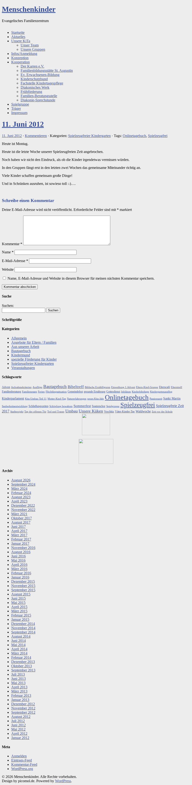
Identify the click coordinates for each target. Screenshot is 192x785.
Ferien (41, 391)
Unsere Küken (91, 411)
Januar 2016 (20, 577)
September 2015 (23, 590)
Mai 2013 (18, 683)
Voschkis (109, 411)
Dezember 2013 (23, 662)
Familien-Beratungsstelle (39, 96)
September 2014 (23, 632)
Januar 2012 (20, 738)
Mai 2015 (18, 603)
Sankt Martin (172, 398)
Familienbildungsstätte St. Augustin (47, 70)
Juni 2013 (18, 679)
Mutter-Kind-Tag (57, 398)
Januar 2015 (20, 619)
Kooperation (20, 62)
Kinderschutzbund (34, 79)
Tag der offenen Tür (35, 411)
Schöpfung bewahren (61, 406)
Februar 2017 (21, 539)
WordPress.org (22, 769)
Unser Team (30, 45)
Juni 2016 (18, 556)
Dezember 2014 (23, 624)
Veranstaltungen (23, 368)
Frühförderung (31, 92)
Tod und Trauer (55, 411)
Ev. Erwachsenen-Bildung (40, 75)
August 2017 (20, 522)
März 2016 (19, 569)
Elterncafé (164, 387)
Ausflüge (37, 387)
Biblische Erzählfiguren (97, 387)
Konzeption (20, 58)
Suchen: (8, 306)
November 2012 (23, 708)
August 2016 (20, 552)
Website (8, 269)
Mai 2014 (18, 645)
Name (8, 252)
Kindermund (20, 355)
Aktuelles (18, 37)
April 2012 (19, 733)
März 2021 (19, 514)
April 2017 (19, 531)
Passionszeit (156, 398)
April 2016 (19, 565)
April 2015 (19, 607)
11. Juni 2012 (23, 124)
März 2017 (19, 535)
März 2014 (19, 653)
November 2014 (23, 628)
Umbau (71, 411)
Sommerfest (82, 406)
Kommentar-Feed (24, 764)
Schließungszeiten (38, 406)
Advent (6, 387)
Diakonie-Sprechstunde (38, 100)
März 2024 (19, 489)
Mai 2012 (18, 729)
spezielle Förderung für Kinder (34, 359)
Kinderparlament (13, 398)
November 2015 (23, 586)
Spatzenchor (98, 406)
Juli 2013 (18, 674)
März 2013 (19, 691)
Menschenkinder (28, 9)
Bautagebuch (21, 351)
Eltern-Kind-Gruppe (147, 387)
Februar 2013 (21, 695)
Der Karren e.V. (32, 66)
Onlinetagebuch (134, 136)
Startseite (18, 32)
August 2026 (20, 480)
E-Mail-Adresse (15, 261)
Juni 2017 (18, 527)
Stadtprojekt (16, 411)
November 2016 (23, 548)
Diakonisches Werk (35, 87)
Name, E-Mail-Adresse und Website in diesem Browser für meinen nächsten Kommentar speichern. (81, 278)
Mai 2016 (18, 560)
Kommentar (12, 244)
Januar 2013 (20, 700)
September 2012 (23, 712)
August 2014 (20, 636)
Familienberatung (11, 391)
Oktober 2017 (21, 518)
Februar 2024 (21, 493)
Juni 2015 (18, 598)
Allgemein (19, 338)
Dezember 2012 (23, 704)
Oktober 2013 (21, 666)
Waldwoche (143, 411)
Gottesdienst (113, 391)
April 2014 (19, 649)
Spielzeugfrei (157, 136)
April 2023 (19, 501)
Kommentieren (36, 136)
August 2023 (20, 497)
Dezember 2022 (23, 505)
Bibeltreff (76, 387)
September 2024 (23, 484)
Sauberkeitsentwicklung (15, 406)
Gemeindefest (75, 391)
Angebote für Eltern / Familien (33, 342)
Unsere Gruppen (33, 49)
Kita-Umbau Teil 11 (36, 398)
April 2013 (19, 687)
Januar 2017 (20, 543)
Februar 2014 (21, 657)
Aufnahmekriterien (21, 387)
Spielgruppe (20, 104)
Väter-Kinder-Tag (125, 411)
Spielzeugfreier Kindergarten (89, 136)
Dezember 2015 (23, 581)
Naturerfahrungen (76, 398)
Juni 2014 (18, 641)
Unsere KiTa (20, 41)
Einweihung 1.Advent (123, 387)
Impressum (19, 113)
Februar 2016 (21, 573)
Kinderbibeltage (140, 391)
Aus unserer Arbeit (25, 347)
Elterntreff (176, 387)
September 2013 (23, 670)
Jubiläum (126, 391)
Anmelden (19, 756)
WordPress (63, 781)
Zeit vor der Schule (162, 411)
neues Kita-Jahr (95, 398)
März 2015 (19, 611)
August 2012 (20, 717)
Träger (16, 109)
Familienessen (29, 391)
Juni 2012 (18, 725)
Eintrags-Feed (21, 760)
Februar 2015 (21, 615)
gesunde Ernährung (94, 391)
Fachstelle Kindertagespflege (42, 83)
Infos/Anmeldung (24, 54)
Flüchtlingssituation (56, 391)
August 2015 (20, 594)
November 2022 (23, 510)
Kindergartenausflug (161, 391)
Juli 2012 (18, 721)
